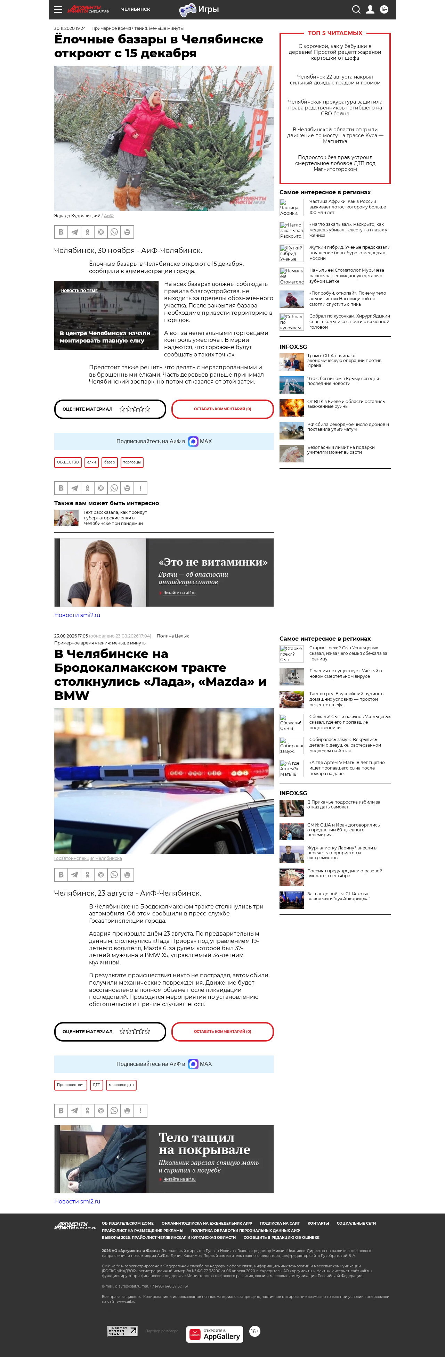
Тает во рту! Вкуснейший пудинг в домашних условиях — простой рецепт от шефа (346, 699)
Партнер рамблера (161, 1331)
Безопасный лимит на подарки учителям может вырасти (341, 450)
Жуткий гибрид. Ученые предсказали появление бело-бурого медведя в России (349, 253)
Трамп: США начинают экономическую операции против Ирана (344, 360)
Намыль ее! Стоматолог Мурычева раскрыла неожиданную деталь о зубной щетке (346, 276)
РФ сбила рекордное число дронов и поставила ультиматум (348, 427)
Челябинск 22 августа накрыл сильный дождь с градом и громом (335, 80)
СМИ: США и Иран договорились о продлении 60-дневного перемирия (343, 830)
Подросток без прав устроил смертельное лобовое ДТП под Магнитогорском (335, 163)
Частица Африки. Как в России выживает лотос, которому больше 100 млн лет (347, 207)
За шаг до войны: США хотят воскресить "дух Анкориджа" (338, 896)
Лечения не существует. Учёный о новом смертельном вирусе (345, 673)
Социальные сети (356, 1223)
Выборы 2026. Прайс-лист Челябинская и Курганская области (169, 1237)
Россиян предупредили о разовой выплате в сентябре (344, 873)
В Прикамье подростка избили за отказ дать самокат (343, 804)
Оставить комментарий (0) (222, 409)
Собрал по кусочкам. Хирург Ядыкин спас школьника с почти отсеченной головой (349, 321)
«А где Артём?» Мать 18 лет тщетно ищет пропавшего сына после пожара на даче (347, 768)
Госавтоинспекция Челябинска (88, 858)
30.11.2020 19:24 (70, 28)
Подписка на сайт (280, 1223)
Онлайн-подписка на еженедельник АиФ (207, 1223)
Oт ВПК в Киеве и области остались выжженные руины (346, 404)
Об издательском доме (128, 1223)
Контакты (318, 1223)
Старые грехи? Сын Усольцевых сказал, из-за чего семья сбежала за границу (348, 653)
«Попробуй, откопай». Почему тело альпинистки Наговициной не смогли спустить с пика (347, 298)
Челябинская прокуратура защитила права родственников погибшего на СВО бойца (335, 108)
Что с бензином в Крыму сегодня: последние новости (343, 381)
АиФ (109, 215)
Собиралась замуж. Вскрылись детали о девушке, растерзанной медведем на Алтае (345, 745)
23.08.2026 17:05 (71, 636)
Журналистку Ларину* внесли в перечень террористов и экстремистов (342, 853)
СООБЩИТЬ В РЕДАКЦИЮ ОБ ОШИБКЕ (281, 1237)
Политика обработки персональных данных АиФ (245, 1230)
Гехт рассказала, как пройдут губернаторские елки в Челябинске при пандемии (115, 518)
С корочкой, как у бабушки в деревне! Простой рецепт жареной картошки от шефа (335, 52)
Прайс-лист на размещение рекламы (142, 1230)
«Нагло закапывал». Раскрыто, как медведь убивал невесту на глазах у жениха (348, 230)
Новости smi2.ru (77, 615)
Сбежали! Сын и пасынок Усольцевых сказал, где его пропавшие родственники (350, 722)
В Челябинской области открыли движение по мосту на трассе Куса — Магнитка (335, 136)
